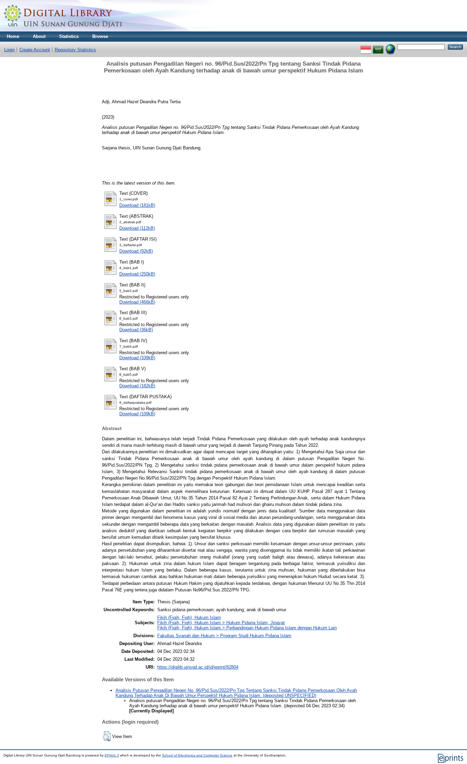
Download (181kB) (137, 205)
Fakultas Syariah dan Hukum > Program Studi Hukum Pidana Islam (224, 635)
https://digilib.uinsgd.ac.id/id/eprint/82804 (197, 667)
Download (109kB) (137, 413)
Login (9, 49)
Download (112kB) (137, 228)
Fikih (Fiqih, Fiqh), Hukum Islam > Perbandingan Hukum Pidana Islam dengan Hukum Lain (247, 627)
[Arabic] (378, 46)
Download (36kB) (136, 329)
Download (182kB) (137, 385)
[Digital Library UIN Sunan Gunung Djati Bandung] (63, 29)
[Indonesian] (365, 46)
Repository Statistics (75, 49)
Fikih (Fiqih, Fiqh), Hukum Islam (189, 617)
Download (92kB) (136, 251)
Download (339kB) (137, 357)
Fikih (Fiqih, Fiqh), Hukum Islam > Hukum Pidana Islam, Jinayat (221, 622)
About (39, 36)
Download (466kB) (137, 302)
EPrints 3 (112, 755)
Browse (100, 36)
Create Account (34, 49)
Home (13, 36)
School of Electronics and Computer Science (197, 755)
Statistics (69, 36)
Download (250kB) (137, 274)
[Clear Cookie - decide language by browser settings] (390, 46)
